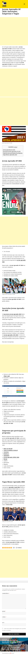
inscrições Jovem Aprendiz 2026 (12, 314)
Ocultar (15, 147)
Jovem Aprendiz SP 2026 (9, 149)
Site (3, 622)
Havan (5, 459)
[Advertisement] (14, 31)
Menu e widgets (24, 5)
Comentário (5, 593)
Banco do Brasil (8, 448)
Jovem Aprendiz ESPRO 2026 (11, 457)
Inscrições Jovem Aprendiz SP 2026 (11, 151)
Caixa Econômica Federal (10, 450)
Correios (6, 452)
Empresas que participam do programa (12, 153)
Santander (6, 455)
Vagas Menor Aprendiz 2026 (10, 154)
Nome (4, 611)
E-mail (4, 617)
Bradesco (6, 453)
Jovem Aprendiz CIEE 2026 (11, 335)
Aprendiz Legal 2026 (14, 487)
